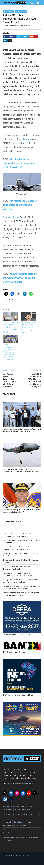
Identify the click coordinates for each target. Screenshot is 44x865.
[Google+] (31, 36)
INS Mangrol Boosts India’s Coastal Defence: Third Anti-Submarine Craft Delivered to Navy (22, 430)
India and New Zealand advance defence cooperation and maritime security (17, 548)
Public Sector (8, 11)
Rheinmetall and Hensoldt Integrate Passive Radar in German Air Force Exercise (21, 594)
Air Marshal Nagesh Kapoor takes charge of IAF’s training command (19, 204)
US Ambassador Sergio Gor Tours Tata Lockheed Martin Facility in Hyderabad (20, 554)
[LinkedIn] (5, 40)
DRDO (16, 253)
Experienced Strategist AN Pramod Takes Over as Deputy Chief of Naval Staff (21, 511)
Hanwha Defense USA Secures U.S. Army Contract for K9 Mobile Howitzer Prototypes (21, 587)
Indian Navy (26, 139)
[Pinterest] (36, 36)
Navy (17, 11)
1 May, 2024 (22, 26)
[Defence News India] (15, 2)
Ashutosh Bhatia (11, 26)
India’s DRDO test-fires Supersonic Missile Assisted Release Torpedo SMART (10, 327)
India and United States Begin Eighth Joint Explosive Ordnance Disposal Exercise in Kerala (21, 470)
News (24, 11)
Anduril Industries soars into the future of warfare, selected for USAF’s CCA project (20, 277)
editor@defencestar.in (25, 784)
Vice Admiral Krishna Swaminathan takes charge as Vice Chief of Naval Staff (20, 163)
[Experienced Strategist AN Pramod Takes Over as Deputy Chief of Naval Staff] (22, 495)
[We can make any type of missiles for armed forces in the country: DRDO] (28, 316)
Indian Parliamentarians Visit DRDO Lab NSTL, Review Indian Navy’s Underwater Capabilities (10, 351)
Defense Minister (11, 217)
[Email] (10, 40)
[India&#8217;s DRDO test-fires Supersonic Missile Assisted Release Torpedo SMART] (10, 316)
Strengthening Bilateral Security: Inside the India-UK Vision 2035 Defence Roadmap (21, 580)
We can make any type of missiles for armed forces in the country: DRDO (28, 327)
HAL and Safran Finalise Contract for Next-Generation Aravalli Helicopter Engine (18, 535)
